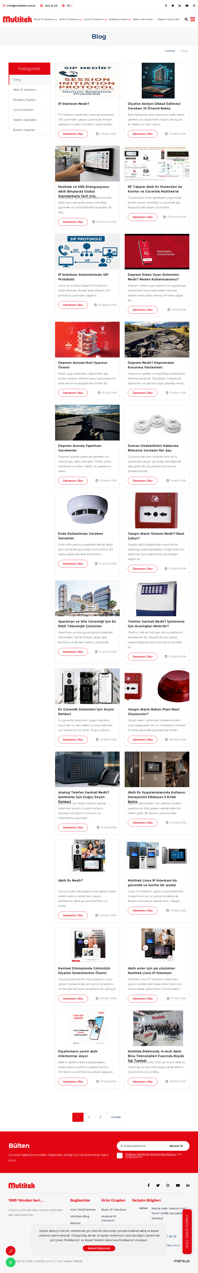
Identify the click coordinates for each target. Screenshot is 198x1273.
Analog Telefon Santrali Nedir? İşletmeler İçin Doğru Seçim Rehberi (83, 797)
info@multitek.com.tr (21, 5)
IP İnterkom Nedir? (73, 104)
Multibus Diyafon (118, 19)
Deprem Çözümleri (168, 19)
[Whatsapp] (10, 1262)
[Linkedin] (180, 5)
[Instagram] (194, 5)
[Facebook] (166, 5)
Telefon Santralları (143, 19)
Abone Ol (176, 1146)
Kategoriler (29, 68)
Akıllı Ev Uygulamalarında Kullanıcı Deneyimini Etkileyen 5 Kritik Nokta (156, 797)
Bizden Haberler (24, 130)
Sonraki (116, 1117)
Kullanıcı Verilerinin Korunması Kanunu (151, 1154)
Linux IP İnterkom (94, 19)
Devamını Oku (73, 134)
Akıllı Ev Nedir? (70, 880)
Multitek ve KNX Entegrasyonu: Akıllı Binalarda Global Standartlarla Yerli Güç (83, 191)
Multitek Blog (79, 1216)
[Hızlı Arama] (10, 1251)
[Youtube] (186, 5)
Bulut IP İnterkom (44, 19)
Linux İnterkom (23, 110)
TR (68, 5)
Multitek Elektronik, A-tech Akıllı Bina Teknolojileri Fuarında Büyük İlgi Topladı (156, 1056)
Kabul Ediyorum (99, 1248)
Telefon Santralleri (25, 120)
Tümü (17, 79)
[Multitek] (22, 1185)
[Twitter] (173, 5)
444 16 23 (51, 5)
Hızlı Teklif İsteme (83, 1209)
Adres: (143, 1208)
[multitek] (17, 19)
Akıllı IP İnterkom (69, 19)
